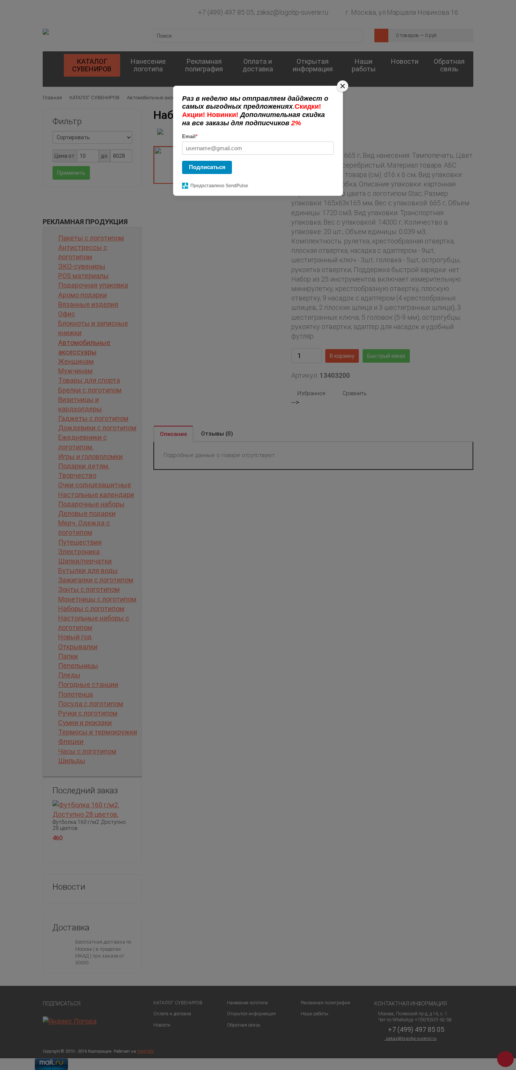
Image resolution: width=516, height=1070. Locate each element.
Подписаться (207, 167)
